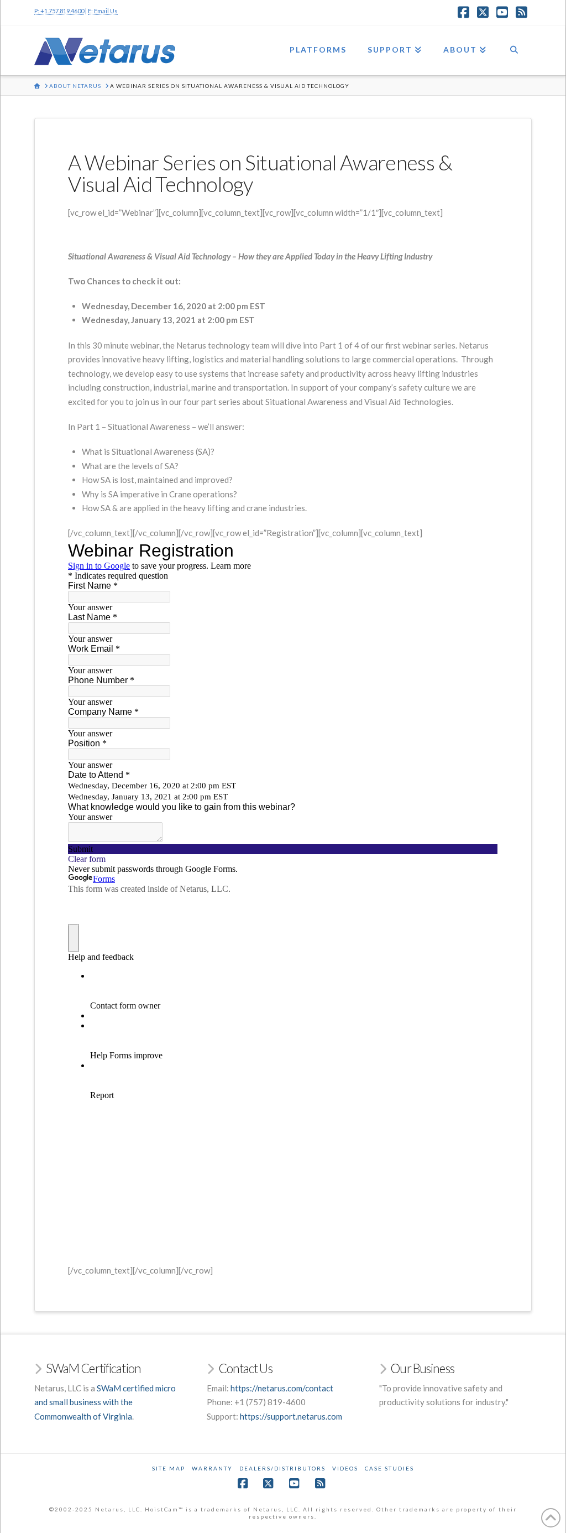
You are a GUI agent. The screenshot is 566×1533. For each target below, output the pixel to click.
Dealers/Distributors (282, 1468)
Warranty (212, 1468)
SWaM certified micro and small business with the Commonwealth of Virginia (105, 1402)
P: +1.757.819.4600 (59, 10)
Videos (345, 1468)
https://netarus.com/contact (281, 1388)
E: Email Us (103, 10)
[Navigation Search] (514, 50)
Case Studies (389, 1468)
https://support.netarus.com (291, 1416)
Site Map (168, 1468)
